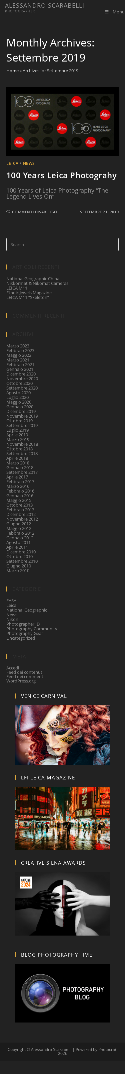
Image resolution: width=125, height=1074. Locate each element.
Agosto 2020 (18, 393)
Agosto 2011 (18, 542)
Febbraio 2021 (20, 364)
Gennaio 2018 (19, 467)
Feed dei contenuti (24, 672)
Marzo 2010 (17, 570)
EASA (11, 601)
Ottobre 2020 (19, 383)
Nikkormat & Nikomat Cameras (37, 283)
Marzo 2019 (17, 439)
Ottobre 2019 (19, 421)
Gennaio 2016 (19, 496)
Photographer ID (23, 624)
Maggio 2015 (18, 500)
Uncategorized (20, 638)
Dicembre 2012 (21, 514)
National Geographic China (32, 279)
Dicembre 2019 (21, 411)
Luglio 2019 (17, 430)
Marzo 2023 (17, 346)
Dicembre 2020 (21, 374)
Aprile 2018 (17, 458)
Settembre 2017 (22, 472)
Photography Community (31, 629)
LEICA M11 (16, 288)
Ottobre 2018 (19, 449)
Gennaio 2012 (19, 538)
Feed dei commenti (25, 676)
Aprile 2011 (17, 547)
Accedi (12, 668)
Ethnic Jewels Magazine (29, 293)
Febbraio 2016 (20, 491)
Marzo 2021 (17, 360)
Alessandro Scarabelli (44, 8)
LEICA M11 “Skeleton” (27, 297)
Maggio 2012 (18, 528)
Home (12, 71)
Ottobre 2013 (19, 505)
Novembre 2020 (22, 378)
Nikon (12, 619)
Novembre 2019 (22, 416)
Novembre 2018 (22, 444)
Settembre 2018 (22, 453)
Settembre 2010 (22, 561)
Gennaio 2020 (19, 407)
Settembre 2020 (22, 388)
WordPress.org (21, 681)
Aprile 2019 (17, 435)
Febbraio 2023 (20, 350)
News (29, 163)
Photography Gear (24, 633)
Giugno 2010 (18, 566)
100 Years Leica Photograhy (61, 175)
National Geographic (26, 610)
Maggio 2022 (18, 355)
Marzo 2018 (17, 463)
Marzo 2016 (17, 486)
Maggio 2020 (18, 402)
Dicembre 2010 (21, 552)
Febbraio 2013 (20, 510)
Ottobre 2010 (19, 556)
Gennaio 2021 (19, 369)
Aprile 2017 (17, 477)
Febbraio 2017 (20, 481)
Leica (12, 163)
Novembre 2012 (22, 519)
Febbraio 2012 (20, 533)
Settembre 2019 (22, 425)
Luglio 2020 (17, 397)
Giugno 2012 (18, 524)
